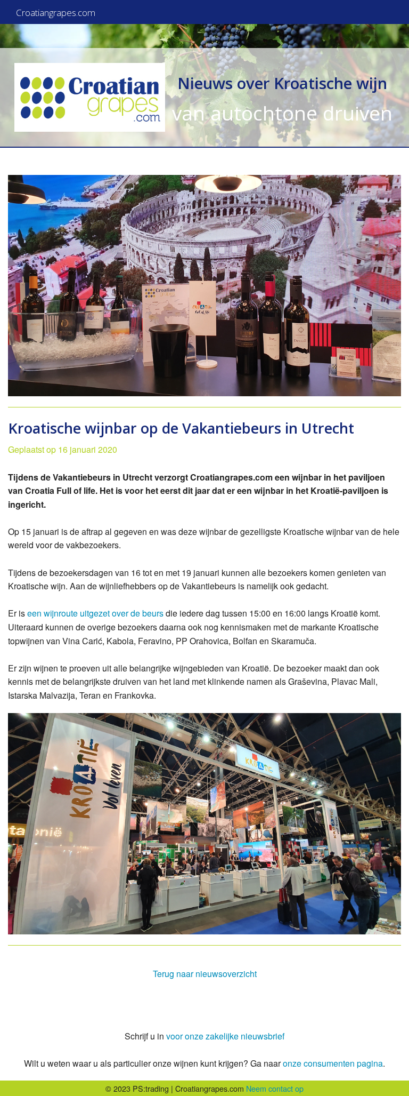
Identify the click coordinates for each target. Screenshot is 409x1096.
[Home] (89, 97)
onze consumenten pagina (333, 1063)
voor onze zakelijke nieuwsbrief (225, 1036)
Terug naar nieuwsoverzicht (205, 973)
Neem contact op (275, 1088)
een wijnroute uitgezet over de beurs (95, 613)
